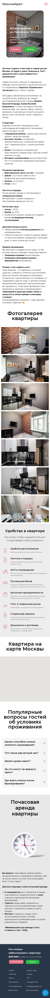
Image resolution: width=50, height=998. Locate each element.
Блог (28, 978)
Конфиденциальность (34, 986)
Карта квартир (13, 982)
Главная (11, 970)
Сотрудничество (32, 982)
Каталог (11, 978)
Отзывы (29, 974)
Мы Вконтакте (13, 990)
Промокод (12, 974)
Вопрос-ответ (32, 970)
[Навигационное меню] (46, 4)
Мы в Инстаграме (32, 990)
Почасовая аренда (15, 986)
